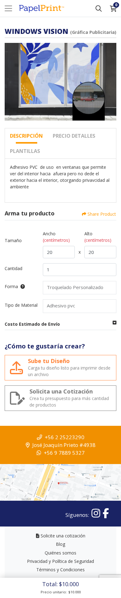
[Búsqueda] (99, 8)
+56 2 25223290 (64, 437)
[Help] (21, 286)
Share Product (101, 214)
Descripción (26, 135)
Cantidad (13, 268)
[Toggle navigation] (8, 8)
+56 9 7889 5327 (64, 452)
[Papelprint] (41, 8)
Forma (11, 286)
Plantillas (25, 151)
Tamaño (13, 240)
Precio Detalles (74, 135)
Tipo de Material (21, 305)
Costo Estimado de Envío (32, 324)
